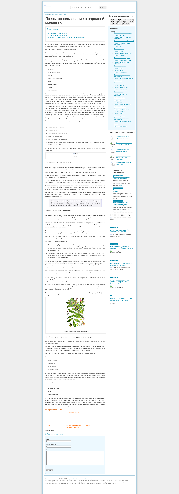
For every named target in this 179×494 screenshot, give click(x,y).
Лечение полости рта (120, 89)
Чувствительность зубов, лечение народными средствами (123, 157)
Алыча (88, 425)
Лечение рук (118, 102)
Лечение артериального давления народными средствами (119, 281)
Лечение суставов (119, 115)
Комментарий (50, 450)
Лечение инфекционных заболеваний (121, 63)
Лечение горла (118, 51)
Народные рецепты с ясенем (57, 35)
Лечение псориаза (119, 98)
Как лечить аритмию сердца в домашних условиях (121, 264)
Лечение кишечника (120, 66)
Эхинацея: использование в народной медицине (74, 426)
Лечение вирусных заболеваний (124, 41)
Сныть (48, 425)
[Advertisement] (122, 335)
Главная (47, 14)
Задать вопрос (89, 478)
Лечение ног (118, 80)
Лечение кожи (118, 68)
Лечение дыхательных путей (123, 53)
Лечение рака (118, 100)
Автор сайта (80, 478)
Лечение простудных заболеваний (120, 94)
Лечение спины (118, 113)
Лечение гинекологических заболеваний (122, 43)
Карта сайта (71, 478)
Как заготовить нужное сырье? (57, 33)
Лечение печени (119, 85)
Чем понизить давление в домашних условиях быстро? (121, 247)
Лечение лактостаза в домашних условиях (122, 150)
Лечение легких (119, 70)
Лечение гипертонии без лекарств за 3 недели (119, 231)
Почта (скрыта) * (51, 444)
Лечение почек (118, 92)
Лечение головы (119, 49)
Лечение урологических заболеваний (121, 118)
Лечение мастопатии (120, 72)
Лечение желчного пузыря (122, 58)
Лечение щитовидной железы (123, 121)
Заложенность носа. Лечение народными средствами (124, 143)
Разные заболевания (120, 126)
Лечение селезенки (120, 107)
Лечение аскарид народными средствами (124, 163)
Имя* (48, 439)
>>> (121, 185)
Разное (116, 124)
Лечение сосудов (119, 111)
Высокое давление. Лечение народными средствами (121, 299)
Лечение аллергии (119, 35)
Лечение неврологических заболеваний (122, 75)
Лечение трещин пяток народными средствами (122, 137)
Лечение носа (118, 83)
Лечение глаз (118, 46)
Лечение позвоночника (121, 87)
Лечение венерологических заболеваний (122, 38)
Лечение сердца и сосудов (122, 109)
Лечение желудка (119, 55)
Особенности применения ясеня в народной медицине (66, 37)
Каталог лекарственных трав (58, 14)
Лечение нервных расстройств (123, 78)
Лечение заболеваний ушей (122, 60)
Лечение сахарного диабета (122, 104)
